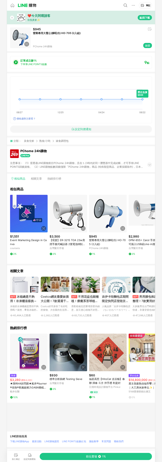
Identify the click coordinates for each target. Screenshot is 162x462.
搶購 (147, 45)
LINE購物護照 (51, 441)
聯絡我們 (118, 441)
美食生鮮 (29, 140)
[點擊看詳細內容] (29, 213)
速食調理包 (62, 140)
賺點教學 (94, 441)
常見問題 (106, 441)
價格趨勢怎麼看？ (26, 118)
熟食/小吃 (45, 140)
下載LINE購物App (19, 441)
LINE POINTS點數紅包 (74, 441)
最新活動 (36, 441)
